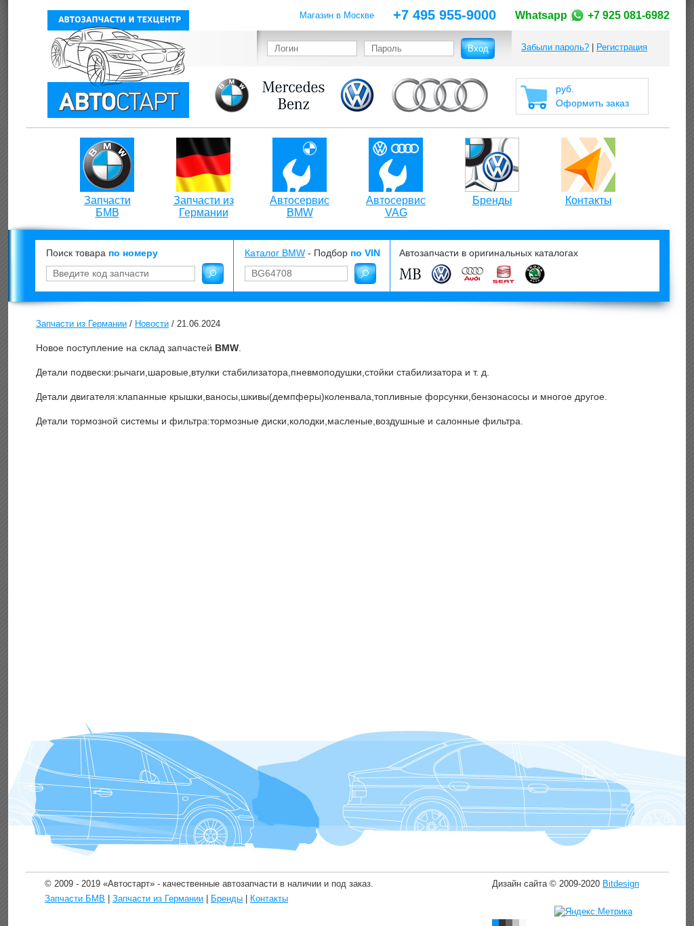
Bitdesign (621, 884)
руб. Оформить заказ (592, 95)
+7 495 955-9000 (444, 14)
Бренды (492, 200)
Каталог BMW (275, 252)
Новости (152, 324)
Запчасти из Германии (204, 206)
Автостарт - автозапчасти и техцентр (118, 64)
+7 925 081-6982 (592, 15)
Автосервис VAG (396, 206)
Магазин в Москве (337, 15)
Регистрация (621, 47)
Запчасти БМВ (107, 206)
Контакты (588, 200)
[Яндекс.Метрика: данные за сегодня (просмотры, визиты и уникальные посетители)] (593, 912)
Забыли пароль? (555, 47)
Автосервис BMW (299, 206)
